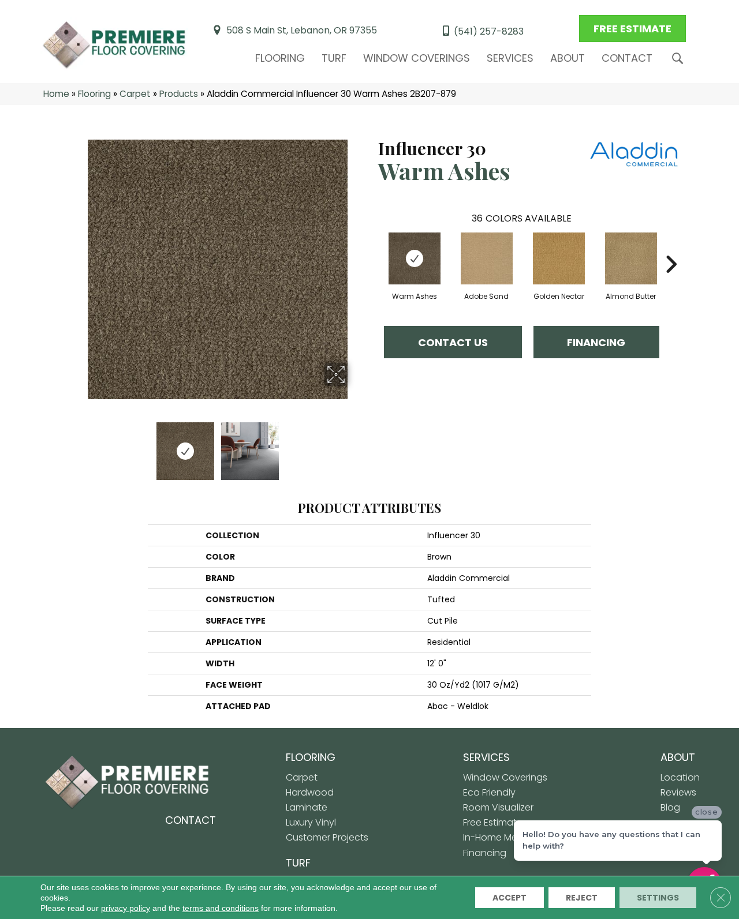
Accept (509, 897)
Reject (582, 897)
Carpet (135, 94)
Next (355, 445)
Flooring (280, 58)
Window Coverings (416, 58)
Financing (596, 342)
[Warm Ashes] (414, 258)
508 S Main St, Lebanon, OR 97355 (301, 30)
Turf (334, 58)
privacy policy (125, 908)
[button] (680, 58)
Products (178, 94)
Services (510, 58)
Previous (79, 445)
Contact (627, 58)
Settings (658, 897)
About (567, 58)
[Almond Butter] (631, 258)
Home (56, 94)
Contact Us (453, 342)
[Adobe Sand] (487, 258)
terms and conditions (220, 908)
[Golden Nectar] (559, 258)
